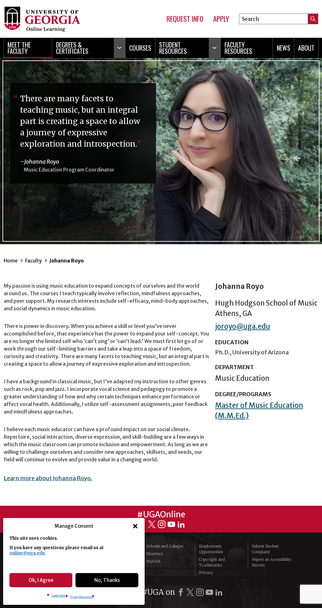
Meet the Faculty (19, 48)
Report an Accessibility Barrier (271, 562)
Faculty (33, 260)
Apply (221, 19)
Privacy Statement (81, 597)
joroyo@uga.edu (242, 326)
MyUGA (153, 561)
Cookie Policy (59, 595)
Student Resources (173, 48)
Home (11, 260)
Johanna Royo (66, 260)
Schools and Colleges (164, 546)
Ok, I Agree (41, 580)
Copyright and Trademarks (212, 562)
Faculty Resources (238, 48)
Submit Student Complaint (265, 549)
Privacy (206, 572)
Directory (154, 553)
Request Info (185, 19)
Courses (140, 48)
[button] (135, 526)
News (283, 48)
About (306, 48)
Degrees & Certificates (72, 48)
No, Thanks (107, 580)
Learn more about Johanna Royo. (48, 478)
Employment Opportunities (211, 549)
